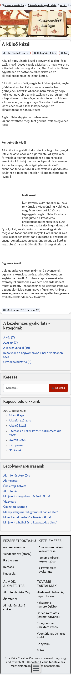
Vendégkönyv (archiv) (17, 554)
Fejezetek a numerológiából (47, 604)
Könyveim (43, 644)
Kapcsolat (10, 573)
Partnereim (10, 560)
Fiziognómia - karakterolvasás (47, 625)
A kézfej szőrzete (20, 420)
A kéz (53, 53)
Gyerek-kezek (17, 440)
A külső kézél (17, 425)
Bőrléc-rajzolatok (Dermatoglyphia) (48, 615)
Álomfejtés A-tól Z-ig (16, 592)
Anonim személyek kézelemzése (51, 549)
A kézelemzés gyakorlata (48, 570)
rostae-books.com (15, 547)
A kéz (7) (9, 337)
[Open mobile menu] (36, 668)
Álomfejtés (10, 599)
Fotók (40, 650)
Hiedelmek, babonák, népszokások (50, 594)
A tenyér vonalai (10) (16, 347)
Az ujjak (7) (10, 342)
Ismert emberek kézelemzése (49, 559)
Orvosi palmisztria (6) (17, 362)
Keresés (60, 388)
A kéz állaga (16, 415)
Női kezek (15, 450)
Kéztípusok (16, 445)
